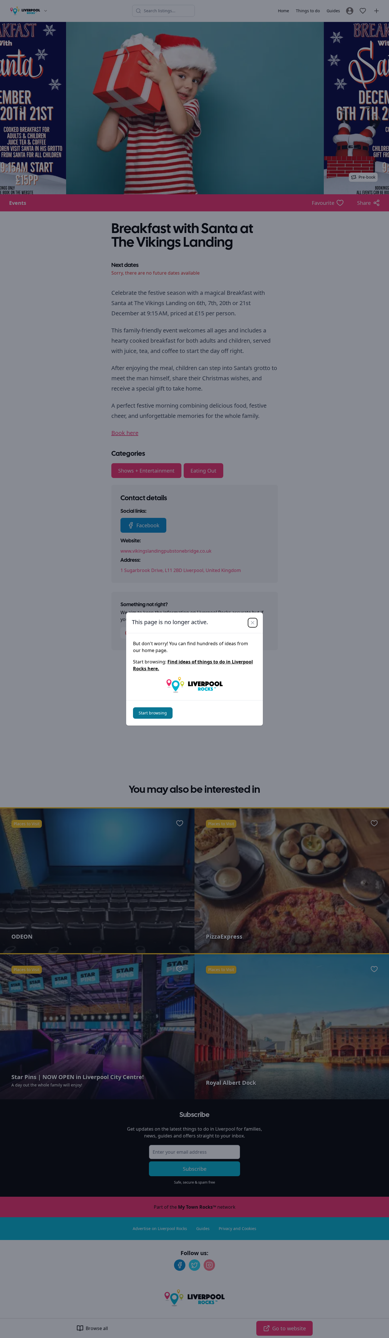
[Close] (252, 622)
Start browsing (153, 713)
